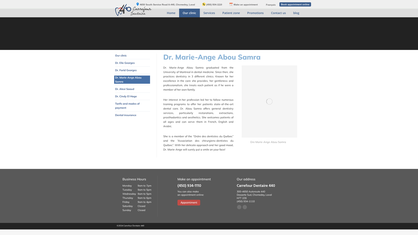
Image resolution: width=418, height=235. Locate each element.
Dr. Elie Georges (125, 62)
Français (271, 4)
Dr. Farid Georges (126, 70)
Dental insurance (125, 115)
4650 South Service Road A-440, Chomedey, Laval (167, 4)
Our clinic (121, 55)
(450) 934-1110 (214, 4)
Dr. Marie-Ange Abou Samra (128, 79)
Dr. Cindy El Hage (126, 96)
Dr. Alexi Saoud (124, 89)
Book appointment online (295, 4)
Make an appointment (246, 4)
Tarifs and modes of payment (127, 105)
